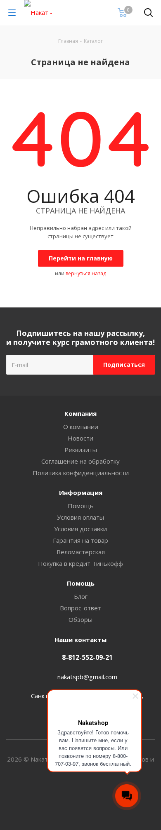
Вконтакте (70, 800)
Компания (80, 413)
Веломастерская (81, 552)
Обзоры (80, 619)
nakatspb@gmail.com (87, 677)
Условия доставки (80, 529)
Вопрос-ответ (80, 608)
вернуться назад (86, 273)
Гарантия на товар (80, 540)
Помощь (81, 506)
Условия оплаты (80, 517)
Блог (81, 596)
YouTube (91, 800)
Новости (80, 438)
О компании (80, 426)
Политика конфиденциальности (81, 473)
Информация (80, 492)
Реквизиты (80, 449)
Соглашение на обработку (80, 461)
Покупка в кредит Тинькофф (80, 563)
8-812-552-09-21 (87, 657)
